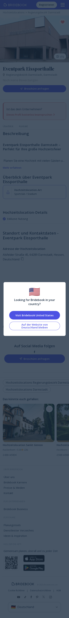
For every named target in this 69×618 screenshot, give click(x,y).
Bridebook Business (16, 509)
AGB (58, 591)
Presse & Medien (14, 487)
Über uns (9, 477)
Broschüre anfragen (36, 88)
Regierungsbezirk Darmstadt (25, 74)
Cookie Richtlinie (16, 591)
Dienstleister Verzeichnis (19, 530)
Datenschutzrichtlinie (40, 591)
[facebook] (34, 352)
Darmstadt (50, 74)
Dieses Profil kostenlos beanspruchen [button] (29, 114)
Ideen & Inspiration (15, 535)
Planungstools (12, 525)
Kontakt (23, 126)
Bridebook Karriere (15, 482)
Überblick (8, 126)
